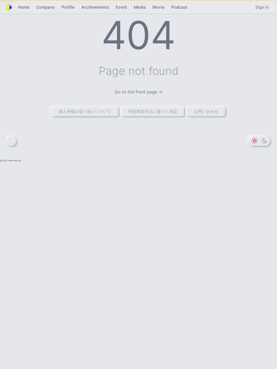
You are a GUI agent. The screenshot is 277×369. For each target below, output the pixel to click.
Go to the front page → (139, 92)
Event (121, 7)
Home (23, 7)
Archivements (95, 7)
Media (140, 7)
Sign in (262, 7)
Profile (68, 7)
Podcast (179, 7)
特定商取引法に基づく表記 (152, 111)
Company (45, 7)
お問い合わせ (206, 111)
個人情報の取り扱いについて (85, 111)
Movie (158, 7)
